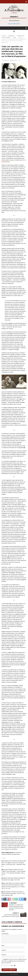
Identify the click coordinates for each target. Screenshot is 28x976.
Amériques (11, 35)
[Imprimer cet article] (14, 899)
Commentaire (5, 933)
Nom (3, 945)
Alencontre (14, 60)
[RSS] (14, 31)
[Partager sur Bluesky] (23, 899)
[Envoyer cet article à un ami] (11, 899)
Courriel (3, 950)
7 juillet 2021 (6, 60)
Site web (4, 954)
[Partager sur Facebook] (3, 899)
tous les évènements (14, 24)
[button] (26, 1)
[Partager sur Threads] (25, 899)
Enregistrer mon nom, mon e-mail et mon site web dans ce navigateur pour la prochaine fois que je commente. (14, 961)
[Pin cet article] (9, 899)
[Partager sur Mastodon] (18, 899)
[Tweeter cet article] (5, 899)
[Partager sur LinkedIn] (7, 899)
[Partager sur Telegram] (21, 899)
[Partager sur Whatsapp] (16, 899)
